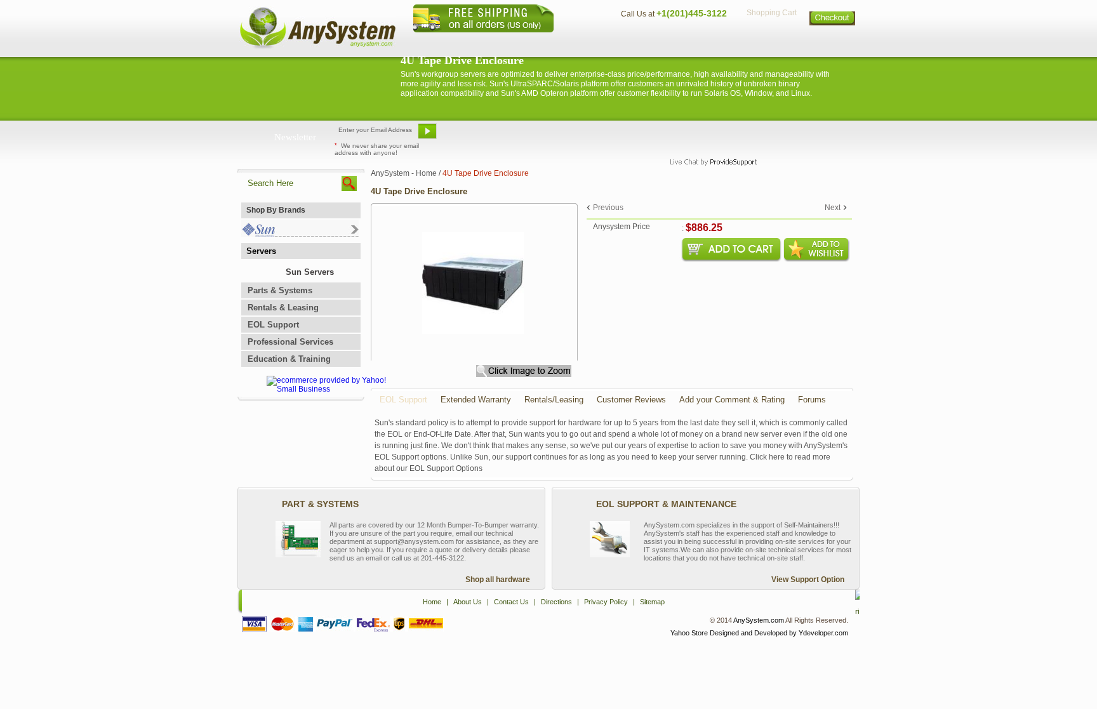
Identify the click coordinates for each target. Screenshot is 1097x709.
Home (531, 41)
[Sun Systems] (300, 234)
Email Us (473, 136)
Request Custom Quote (797, 136)
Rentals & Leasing (283, 307)
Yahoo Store (689, 633)
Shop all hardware (497, 579)
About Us (583, 41)
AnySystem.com (758, 620)
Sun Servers (310, 272)
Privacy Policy (771, 41)
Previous (608, 207)
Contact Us (642, 41)
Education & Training (289, 359)
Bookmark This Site (624, 136)
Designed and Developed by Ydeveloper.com (779, 633)
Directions (703, 41)
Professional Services (290, 342)
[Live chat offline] (708, 136)
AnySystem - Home (404, 173)
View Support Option (807, 579)
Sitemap (833, 41)
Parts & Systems (280, 290)
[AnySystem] (317, 47)
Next (833, 207)
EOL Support (273, 324)
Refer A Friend (541, 136)
